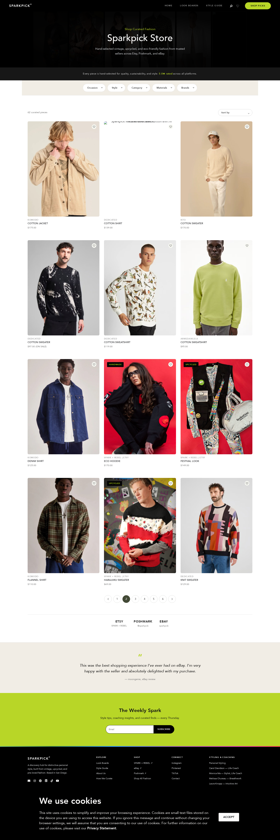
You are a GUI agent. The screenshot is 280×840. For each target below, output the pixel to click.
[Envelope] (29, 780)
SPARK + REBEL (143, 763)
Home (168, 5)
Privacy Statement (101, 828)
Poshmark (140, 773)
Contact (176, 778)
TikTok (175, 773)
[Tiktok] (51, 780)
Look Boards (189, 5)
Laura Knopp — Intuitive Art (223, 783)
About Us (101, 773)
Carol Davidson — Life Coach (224, 768)
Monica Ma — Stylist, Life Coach (225, 773)
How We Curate (104, 778)
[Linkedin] (46, 780)
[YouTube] (57, 780)
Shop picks (258, 5)
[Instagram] (34, 780)
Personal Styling (217, 763)
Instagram (177, 763)
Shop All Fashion (142, 778)
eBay (138, 768)
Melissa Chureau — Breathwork (225, 778)
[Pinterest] (40, 780)
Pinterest (176, 768)
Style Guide (214, 5)
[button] (94, 126)
